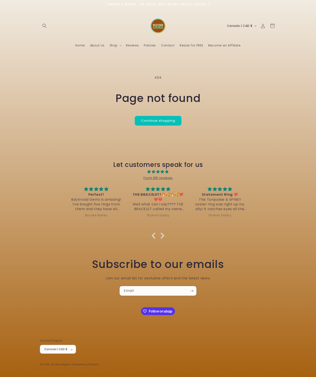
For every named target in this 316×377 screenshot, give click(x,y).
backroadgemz (61, 364)
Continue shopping (158, 120)
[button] (44, 26)
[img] (158, 172)
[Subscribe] (191, 291)
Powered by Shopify (85, 364)
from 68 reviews (158, 177)
